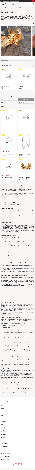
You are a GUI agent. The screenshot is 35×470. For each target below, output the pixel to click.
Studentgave (3, 430)
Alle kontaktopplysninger (17, 468)
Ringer (2, 406)
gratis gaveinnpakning (17, 377)
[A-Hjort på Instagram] (16, 464)
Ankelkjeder (2, 411)
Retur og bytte (3, 452)
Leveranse (2, 447)
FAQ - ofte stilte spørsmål (5, 456)
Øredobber (2, 405)
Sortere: (2, 102)
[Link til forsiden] (3, 4)
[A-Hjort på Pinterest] (19, 464)
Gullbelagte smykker (4, 434)
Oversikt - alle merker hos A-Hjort (10, 7)
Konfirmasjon (3, 427)
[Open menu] (31, 4)
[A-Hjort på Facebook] (13, 464)
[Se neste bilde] (33, 24)
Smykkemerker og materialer (5, 453)
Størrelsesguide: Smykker (5, 459)
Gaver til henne (3, 437)
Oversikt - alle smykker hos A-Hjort (6, 403)
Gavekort (2, 449)
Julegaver (2, 433)
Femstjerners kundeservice (12, 1)
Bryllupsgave (3, 438)
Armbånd (2, 408)
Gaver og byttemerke (4, 450)
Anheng (2, 412)
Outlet (2, 415)
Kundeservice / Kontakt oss (5, 457)
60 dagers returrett (4, 1)
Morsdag (2, 428)
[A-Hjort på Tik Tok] (21, 464)
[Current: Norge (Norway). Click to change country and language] (33, 1)
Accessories (3, 414)
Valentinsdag (3, 425)
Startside (2, 7)
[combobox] (18, 4)
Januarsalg (2, 424)
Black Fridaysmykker (4, 431)
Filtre (2, 99)
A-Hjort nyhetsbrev (4, 446)
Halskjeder (2, 409)
